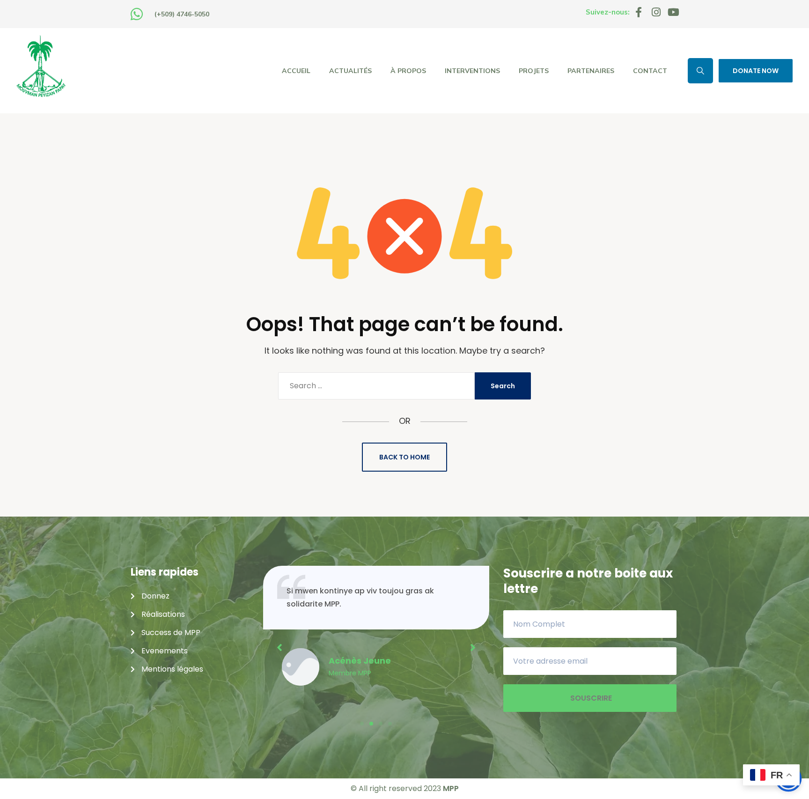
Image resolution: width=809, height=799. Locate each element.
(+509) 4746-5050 (181, 14)
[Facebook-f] (638, 12)
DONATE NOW (756, 70)
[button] (362, 723)
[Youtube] (673, 12)
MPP (451, 788)
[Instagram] (656, 12)
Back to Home (404, 457)
